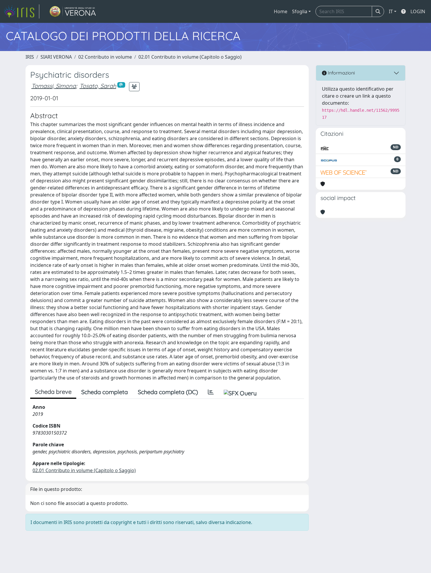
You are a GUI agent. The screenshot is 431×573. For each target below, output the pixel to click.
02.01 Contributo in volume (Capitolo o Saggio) (190, 57)
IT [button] (391, 11)
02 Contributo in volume (105, 57)
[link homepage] (21, 11)
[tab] (211, 392)
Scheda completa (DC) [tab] (168, 392)
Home (280, 11)
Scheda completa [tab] (104, 392)
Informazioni (341, 73)
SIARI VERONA (56, 57)
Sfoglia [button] (299, 11)
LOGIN (417, 11)
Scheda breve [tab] (53, 391)
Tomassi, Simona (53, 85)
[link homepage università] (73, 11)
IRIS (30, 57)
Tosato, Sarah (97, 85)
